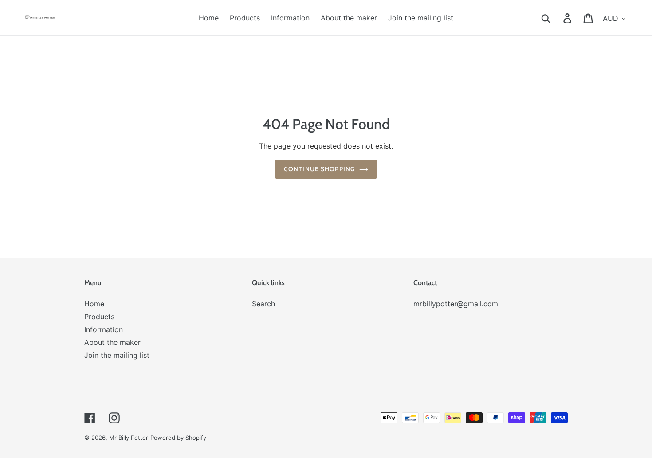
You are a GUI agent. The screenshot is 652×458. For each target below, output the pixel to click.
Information (103, 329)
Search (263, 303)
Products (99, 316)
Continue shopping (319, 169)
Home (94, 303)
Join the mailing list (116, 355)
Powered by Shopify (178, 437)
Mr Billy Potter (128, 437)
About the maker (112, 342)
